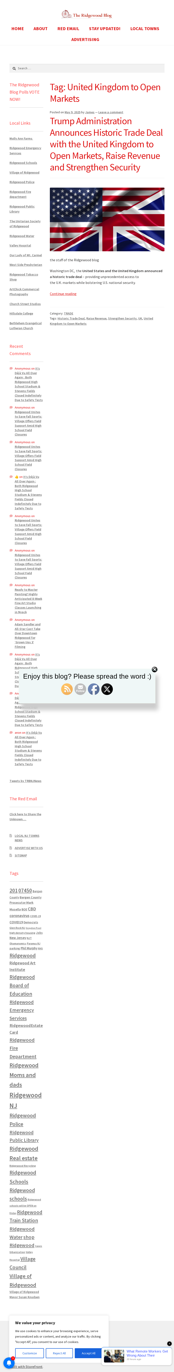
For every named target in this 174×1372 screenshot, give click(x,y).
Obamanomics (18, 943)
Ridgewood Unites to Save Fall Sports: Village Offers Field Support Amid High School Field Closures (28, 423)
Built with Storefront (26, 1366)
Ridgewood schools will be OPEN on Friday (25, 1206)
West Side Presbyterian (26, 265)
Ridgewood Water (22, 236)
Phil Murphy (29, 948)
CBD (32, 909)
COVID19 (16, 922)
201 (14, 890)
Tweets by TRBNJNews (25, 781)
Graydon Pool (33, 928)
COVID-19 (35, 916)
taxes (38, 1246)
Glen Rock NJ (17, 927)
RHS (40, 948)
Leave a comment (110, 112)
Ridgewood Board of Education (22, 985)
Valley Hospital (20, 245)
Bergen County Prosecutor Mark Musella (25, 903)
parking (15, 948)
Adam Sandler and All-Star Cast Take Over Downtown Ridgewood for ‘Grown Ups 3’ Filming (28, 635)
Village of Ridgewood (24, 172)
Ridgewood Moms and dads (24, 1074)
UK (140, 318)
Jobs (39, 933)
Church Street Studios (25, 304)
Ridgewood (23, 955)
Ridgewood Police (22, 182)
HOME (17, 28)
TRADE (68, 313)
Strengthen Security (122, 318)
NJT (29, 938)
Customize (29, 1353)
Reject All (59, 1353)
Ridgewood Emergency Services (22, 1010)
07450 (25, 890)
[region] (59, 1339)
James (89, 112)
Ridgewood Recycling (23, 1165)
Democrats (31, 922)
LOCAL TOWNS (144, 28)
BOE (24, 909)
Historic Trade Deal (71, 318)
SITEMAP (21, 855)
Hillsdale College (21, 313)
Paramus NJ (33, 943)
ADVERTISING (85, 39)
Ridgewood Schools (23, 163)
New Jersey (18, 938)
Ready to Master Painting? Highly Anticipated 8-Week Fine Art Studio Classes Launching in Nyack (28, 601)
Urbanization (17, 1252)
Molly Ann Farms (21, 138)
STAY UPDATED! (105, 28)
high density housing (22, 932)
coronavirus (19, 915)
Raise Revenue (96, 318)
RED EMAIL (68, 28)
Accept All (88, 1353)
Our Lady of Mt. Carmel (26, 255)
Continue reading (63, 293)
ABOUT (41, 28)
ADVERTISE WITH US (29, 848)
